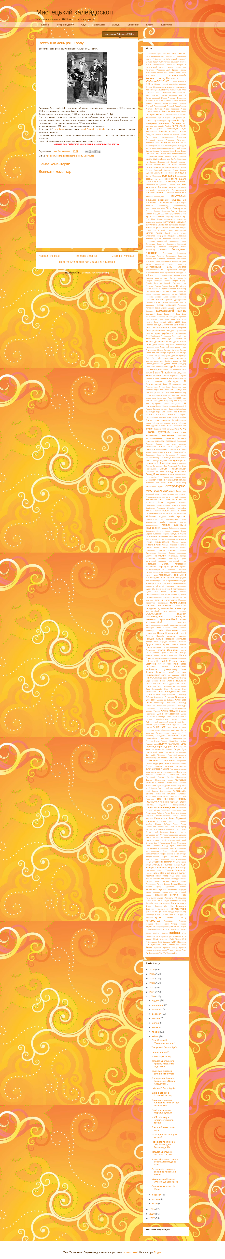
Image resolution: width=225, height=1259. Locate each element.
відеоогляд (163, 206)
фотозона (163, 912)
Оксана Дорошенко (170, 684)
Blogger (157, 1252)
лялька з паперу (153, 511)
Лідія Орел (174, 482)
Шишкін (153, 929)
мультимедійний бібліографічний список (166, 611)
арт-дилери (177, 118)
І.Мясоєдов (172, 381)
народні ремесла (168, 642)
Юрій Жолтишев (174, 937)
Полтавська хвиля (163, 780)
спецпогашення (152, 857)
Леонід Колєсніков (175, 471)
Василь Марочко (165, 167)
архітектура (172, 129)
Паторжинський (152, 744)
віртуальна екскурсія (174, 222)
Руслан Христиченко (155, 829)
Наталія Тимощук (178, 653)
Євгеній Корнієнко (171, 376)
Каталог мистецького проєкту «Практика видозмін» (163, 1064)
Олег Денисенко (172, 689)
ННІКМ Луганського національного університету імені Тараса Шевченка (166, 669)
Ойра (148, 681)
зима (184, 379)
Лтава (179, 500)
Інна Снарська (180, 401)
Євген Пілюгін (161, 372)
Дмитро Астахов (171, 350)
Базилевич (173, 132)
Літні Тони (164, 500)
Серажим (155, 840)
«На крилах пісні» (172, 73)
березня (157, 1194)
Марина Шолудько (171, 534)
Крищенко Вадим (179, 458)
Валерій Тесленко (153, 165)
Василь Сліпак (171, 170)
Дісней (160, 350)
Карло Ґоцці (172, 412)
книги (183, 432)
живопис (167, 378)
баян (155, 137)
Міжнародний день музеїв (172, 575)
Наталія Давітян (179, 644)
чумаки (172, 926)
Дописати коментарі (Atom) (95, 273)
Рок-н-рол (50, 156)
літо (173, 500)
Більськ (183, 143)
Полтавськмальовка (160, 797)
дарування (181, 308)
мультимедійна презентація (172, 608)
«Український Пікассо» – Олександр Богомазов (165, 1180)
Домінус (168, 361)
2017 (152, 1218)
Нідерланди (171, 658)
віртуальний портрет (177, 228)
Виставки (99, 24)
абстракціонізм (172, 84)
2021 (152, 992)
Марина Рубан (179, 531)
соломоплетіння (152, 854)
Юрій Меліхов (160, 939)
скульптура (156, 851)
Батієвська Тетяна (178, 134)
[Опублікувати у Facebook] (96, 151)
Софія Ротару (180, 854)
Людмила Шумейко (166, 508)
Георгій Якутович (172, 283)
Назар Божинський (167, 633)
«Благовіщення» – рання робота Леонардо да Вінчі (165, 1162)
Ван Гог (166, 164)
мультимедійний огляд (172, 619)
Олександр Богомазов (164, 697)
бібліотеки (150, 143)
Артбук (168, 126)
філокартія (181, 906)
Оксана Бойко (158, 681)
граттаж (174, 294)
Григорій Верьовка (178, 297)
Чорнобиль (151, 926)
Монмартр (151, 583)
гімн (184, 283)
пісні (175, 755)
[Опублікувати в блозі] (89, 151)
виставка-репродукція (155, 197)
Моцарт (149, 586)
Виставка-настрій (179, 190)
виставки (178, 196)
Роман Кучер (180, 827)
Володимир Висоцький (176, 244)
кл (168, 429)
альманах (173, 95)
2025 (152, 974)
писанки (170, 752)
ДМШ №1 (151, 358)
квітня (155, 1036)
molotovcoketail (130, 1252)
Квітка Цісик (152, 420)
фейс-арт (158, 903)
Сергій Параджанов (162, 843)
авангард (182, 84)
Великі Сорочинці (153, 176)
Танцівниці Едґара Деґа (164, 1047)
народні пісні (152, 642)
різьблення (161, 821)
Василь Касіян (152, 167)
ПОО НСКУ (161, 799)
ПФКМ (157, 810)
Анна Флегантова (171, 111)
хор (184, 912)
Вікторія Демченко (162, 211)
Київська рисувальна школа (164, 423)
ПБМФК (163, 744)
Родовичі (160, 827)
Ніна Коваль (181, 658)
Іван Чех (179, 393)
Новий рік (173, 672)
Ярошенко (161, 950)
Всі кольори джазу (161, 1056)
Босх (157, 154)
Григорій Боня (161, 297)
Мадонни (162, 517)
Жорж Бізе (177, 379)
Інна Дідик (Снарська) (163, 401)
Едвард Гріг (175, 364)
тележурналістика (178, 879)
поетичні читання (179, 763)
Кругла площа (152, 461)
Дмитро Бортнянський (169, 353)
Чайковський (169, 921)
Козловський (151, 447)
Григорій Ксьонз (153, 302)
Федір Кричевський (172, 900)
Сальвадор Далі (152, 835)
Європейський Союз (154, 379)
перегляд (151, 746)
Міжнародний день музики (160, 578)
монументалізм (179, 583)
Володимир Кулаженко (174, 253)
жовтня (156, 1009)
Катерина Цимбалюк (162, 417)
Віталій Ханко (154, 233)
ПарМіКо (173, 741)
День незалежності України (172, 325)
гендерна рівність (162, 281)
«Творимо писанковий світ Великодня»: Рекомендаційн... (163, 1144)
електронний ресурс (170, 370)
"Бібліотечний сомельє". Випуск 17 (160, 56)
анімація (156, 111)
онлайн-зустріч (162, 719)
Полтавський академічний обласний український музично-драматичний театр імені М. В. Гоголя (166, 785)
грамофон (165, 294)
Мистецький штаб (177, 561)
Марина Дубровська (170, 528)
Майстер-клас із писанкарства (162, 519)
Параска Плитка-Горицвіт (157, 741)
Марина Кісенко (163, 531)
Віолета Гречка (179, 214)
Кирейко (157, 429)
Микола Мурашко (170, 548)
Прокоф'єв (150, 810)
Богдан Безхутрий (172, 148)
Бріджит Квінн (165, 154)
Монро (160, 583)
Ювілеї (150, 24)
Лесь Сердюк (163, 477)
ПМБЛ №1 (173, 758)
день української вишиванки (170, 333)
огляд (171, 678)
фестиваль (180, 903)
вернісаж (168, 175)
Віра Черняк (157, 219)
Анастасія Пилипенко (177, 98)
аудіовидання (151, 132)
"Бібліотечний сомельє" (174, 53)
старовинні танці (167, 859)
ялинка (183, 945)
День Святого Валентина (158, 328)
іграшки (164, 395)
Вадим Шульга (153, 159)
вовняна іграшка (153, 239)
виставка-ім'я (163, 190)
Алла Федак (176, 93)
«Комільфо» (151, 73)
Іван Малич (164, 390)
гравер (148, 294)
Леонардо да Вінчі (155, 472)
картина (150, 414)
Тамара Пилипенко (175, 870)
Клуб (84, 24)
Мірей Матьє (161, 581)
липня (155, 1023)
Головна (44, 24)
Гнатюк (158, 286)
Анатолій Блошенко (154, 101)
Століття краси (179, 862)
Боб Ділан (160, 148)
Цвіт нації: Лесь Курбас (164, 1088)
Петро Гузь (180, 749)
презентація (151, 807)
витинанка (151, 200)
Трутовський (171, 887)
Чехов (158, 924)
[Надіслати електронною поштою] (86, 151)
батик (166, 134)
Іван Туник (170, 393)
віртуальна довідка (154, 222)
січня (155, 1203)
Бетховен (170, 140)
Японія (149, 947)
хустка (164, 914)
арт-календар (160, 121)
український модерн (154, 898)
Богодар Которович (161, 151)
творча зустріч (178, 873)
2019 (152, 1209)
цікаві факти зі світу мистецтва (78, 156)
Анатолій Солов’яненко (176, 106)
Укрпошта (169, 898)
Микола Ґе (182, 545)
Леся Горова (175, 477)
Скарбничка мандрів (167, 848)
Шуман (165, 933)
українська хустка (156, 889)
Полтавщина (175, 797)
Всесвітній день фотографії (170, 264)
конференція (158, 452)
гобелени (156, 289)
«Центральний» (177, 75)
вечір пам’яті (171, 179)
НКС (147, 661)
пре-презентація (179, 805)
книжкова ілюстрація (165, 441)
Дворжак (149, 311)
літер (184, 483)
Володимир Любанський (156, 241)
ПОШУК (182, 802)
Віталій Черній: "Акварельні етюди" (163, 1041)
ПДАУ (170, 744)
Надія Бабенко (163, 628)
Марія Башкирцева (160, 536)
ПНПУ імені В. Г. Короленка (160, 760)
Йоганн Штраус (161, 406)
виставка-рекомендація (176, 193)
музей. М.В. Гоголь (156, 592)
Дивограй (164, 347)
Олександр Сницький (165, 694)
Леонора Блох (180, 474)
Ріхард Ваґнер (162, 824)
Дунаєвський (158, 364)
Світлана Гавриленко (169, 835)
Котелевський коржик (176, 455)
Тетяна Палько (170, 881)
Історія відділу (65, 24)
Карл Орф (160, 412)
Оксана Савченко (164, 686)
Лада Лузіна (177, 463)
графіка (182, 294)
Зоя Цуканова (154, 381)
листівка (169, 480)
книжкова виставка (160, 435)
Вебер (171, 173)
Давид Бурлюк (161, 308)
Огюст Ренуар (180, 678)
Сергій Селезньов (178, 843)
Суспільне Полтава (162, 865)
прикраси (182, 807)
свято (59, 156)
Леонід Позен (152, 474)
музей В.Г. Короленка (155, 589)
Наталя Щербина (159, 658)
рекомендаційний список (167, 816)
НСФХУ (183, 675)
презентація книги (168, 807)
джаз (148, 344)
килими (149, 429)
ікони (159, 398)
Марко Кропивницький (168, 539)
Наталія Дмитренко (154, 647)
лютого (156, 1199)
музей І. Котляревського (175, 589)
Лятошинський (152, 513)
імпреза (177, 398)
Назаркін (160, 636)
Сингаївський (151, 848)
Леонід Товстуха (167, 474)
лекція (163, 468)
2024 (152, 978)
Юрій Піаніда (175, 939)
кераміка (165, 420)
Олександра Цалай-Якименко (172, 708)
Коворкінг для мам (166, 444)
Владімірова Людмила (177, 236)
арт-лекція (173, 120)
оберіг (159, 678)
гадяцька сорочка (154, 278)
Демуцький (150, 314)
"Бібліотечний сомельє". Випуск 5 (169, 65)
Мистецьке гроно (177, 558)
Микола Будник (153, 545)
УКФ (175, 898)
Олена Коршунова (170, 711)
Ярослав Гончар (170, 948)
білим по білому (170, 143)
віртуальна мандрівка (157, 225)
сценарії (176, 865)
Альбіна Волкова (159, 95)
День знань (164, 319)
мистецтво (160, 555)
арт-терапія (159, 126)
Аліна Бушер (175, 90)
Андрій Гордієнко (171, 109)
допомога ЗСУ (179, 361)
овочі (165, 678)
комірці (159, 449)
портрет (174, 802)
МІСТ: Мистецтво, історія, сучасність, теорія (163, 1120)
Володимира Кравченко (176, 256)
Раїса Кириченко (174, 810)
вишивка (176, 199)
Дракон (149, 364)
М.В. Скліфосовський (177, 513)
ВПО (155, 259)
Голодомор (181, 289)
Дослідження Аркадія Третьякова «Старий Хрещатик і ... (164, 1081)
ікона (154, 398)
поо (152, 799)
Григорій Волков (154, 299)
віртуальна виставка (175, 219)
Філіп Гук (168, 906)
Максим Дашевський (174, 525)
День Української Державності (158, 336)
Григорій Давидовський (176, 300)
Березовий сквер (154, 140)
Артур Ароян (179, 125)
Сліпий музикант (178, 851)
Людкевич (171, 503)
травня (156, 1031)
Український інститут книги (170, 895)
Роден (175, 824)
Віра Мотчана (176, 217)
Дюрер (167, 364)
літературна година (154, 487)
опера (174, 719)
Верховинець (180, 176)
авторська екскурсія (175, 87)
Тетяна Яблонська (178, 884)
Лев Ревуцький (170, 466)
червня (156, 1027)
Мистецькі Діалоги (157, 564)
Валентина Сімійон (169, 159)
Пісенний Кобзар (164, 755)
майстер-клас (177, 516)
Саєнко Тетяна (178, 832)
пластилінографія (153, 758)
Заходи (116, 24)
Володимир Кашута (156, 250)
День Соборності (179, 328)
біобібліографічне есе (155, 146)
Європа (183, 376)
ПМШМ (182, 758)
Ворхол (149, 259)
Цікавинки (133, 24)
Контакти (166, 24)
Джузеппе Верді (152, 347)
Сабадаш (164, 832)
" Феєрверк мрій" (153, 54)
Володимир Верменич (155, 244)
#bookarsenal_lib (179, 81)
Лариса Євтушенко (154, 466)
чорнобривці (162, 926)
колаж (162, 446)
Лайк (184, 463)
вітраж (183, 233)
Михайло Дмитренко (161, 572)
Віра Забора (165, 217)
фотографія (151, 911)
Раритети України (178, 813)
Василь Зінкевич (179, 165)
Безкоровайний (167, 137)
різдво (171, 818)
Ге (185, 278)
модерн (183, 581)
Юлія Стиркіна (160, 937)
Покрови (158, 766)
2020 (152, 996)
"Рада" (178, 67)
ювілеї (174, 933)
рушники (170, 829)
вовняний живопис (171, 239)
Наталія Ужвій (152, 655)
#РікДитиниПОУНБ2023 (157, 81)
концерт (168, 452)
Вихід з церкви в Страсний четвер (162, 1094)
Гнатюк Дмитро (168, 286)
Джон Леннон (159, 345)
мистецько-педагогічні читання (160, 569)
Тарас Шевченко (161, 873)
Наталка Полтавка (169, 655)
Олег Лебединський (169, 691)
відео (177, 203)
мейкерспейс (162, 542)
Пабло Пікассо (173, 727)
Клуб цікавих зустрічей (166, 430)
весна (149, 179)
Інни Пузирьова (153, 404)
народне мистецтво (176, 639)
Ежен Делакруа (157, 367)
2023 (152, 983)
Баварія (163, 131)
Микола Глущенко (169, 545)
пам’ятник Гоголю (178, 730)
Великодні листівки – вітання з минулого (163, 1072)
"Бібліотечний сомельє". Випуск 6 (160, 67)
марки (154, 539)
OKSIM (159, 953)
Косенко (160, 455)
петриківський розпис (161, 750)
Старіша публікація (123, 255)
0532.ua (149, 84)
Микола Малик (152, 548)
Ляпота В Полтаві (178, 511)
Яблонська (181, 942)
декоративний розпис (171, 310)
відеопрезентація (153, 208)
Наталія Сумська (160, 653)
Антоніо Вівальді (172, 115)
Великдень (180, 172)
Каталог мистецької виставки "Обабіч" (162, 1153)
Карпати (182, 412)
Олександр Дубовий (165, 700)
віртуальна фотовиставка (157, 228)
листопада (158, 1005)
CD (167, 950)
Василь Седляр (179, 167)
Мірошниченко (174, 581)
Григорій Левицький (169, 302)
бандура (150, 134)
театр (165, 876)
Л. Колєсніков (163, 463)
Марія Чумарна (175, 536)
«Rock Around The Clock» (93, 129)
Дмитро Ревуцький (162, 356)
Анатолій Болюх (171, 101)
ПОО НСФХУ (152, 802)
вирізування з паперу (166, 184)
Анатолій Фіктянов (154, 109)
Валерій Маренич (178, 162)
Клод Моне (174, 429)
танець (149, 873)
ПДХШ (183, 744)
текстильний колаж (161, 879)
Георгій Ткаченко (154, 283)
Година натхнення (168, 289)
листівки (177, 480)
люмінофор (181, 508)
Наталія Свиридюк (167, 650)
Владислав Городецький (156, 236)
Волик (183, 239)
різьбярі (149, 824)
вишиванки (163, 200)
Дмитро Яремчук (178, 356)
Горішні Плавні (176, 291)
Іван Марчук (176, 390)
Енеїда (182, 370)
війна (163, 208)
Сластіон (166, 851)
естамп (149, 373)
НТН (148, 678)
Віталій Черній (171, 233)
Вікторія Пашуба (153, 214)
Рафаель (149, 816)
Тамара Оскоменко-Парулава (162, 867)
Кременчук (165, 458)
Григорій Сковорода (166, 305)
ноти (163, 675)
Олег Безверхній (154, 689)
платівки (164, 758)
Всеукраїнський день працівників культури (166, 270)
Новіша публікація (50, 255)
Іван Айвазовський (172, 384)
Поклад (149, 766)
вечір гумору (158, 179)
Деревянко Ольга (163, 341)
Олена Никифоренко (168, 714)
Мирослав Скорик (166, 553)
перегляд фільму (166, 746)
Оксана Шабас (179, 686)
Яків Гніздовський (170, 945)
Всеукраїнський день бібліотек (166, 267)
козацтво (182, 444)
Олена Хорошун (158, 717)
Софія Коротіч (166, 854)
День (178, 314)
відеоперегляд (180, 206)
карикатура (150, 412)
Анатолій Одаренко (177, 103)
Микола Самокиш (168, 550)
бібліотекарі (181, 140)
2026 (152, 969)
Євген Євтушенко (178, 373)
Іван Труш (160, 393)
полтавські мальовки (165, 794)
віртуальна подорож (177, 225)
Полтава (168, 766)
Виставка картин (167, 187)
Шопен (148, 933)
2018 (152, 1213)
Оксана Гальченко (176, 681)
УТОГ (154, 900)
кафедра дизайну (179, 417)
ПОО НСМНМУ (177, 799)
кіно (164, 429)
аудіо (184, 129)
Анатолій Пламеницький (156, 106)
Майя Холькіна (168, 522)
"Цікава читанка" (179, 70)
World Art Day (172, 953)
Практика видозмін (156, 805)
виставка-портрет (155, 192)
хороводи (150, 914)
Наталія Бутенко (162, 644)
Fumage (152, 953)
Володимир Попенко (155, 256)
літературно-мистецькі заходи (166, 488)
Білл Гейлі (59, 129)
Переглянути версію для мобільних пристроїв (87, 261)
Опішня (183, 719)
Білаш (157, 143)
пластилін (182, 755)
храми (157, 914)
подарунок (158, 763)
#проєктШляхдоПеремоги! (162, 78)
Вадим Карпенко (179, 156)
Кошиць (156, 458)
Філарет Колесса (154, 906)
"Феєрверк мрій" (163, 70)
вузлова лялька (179, 275)
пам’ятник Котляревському (158, 733)
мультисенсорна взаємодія (157, 625)
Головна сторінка (86, 255)
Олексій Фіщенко (153, 711)
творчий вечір (153, 876)
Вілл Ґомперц (166, 214)
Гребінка (149, 297)
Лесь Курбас (151, 477)
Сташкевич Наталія (162, 862)
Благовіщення (171, 146)
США (183, 865)
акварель (164, 89)
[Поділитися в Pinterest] (99, 151)
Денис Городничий (165, 314)
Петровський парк (154, 752)
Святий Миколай (178, 838)
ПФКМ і (164, 810)
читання (183, 924)
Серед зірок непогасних (174, 846)
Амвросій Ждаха (159, 98)
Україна (183, 887)
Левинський (151, 469)
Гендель (149, 281)
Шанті (177, 926)
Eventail (178, 950)
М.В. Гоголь (163, 513)
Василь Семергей (154, 170)
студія (148, 865)
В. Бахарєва (151, 156)
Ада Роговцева (152, 90)
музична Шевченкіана (163, 597)
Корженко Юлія (180, 452)
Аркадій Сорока (164, 118)
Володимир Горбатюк (156, 247)
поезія (168, 763)
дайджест (172, 308)
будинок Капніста (179, 154)
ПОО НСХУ (164, 802)
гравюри (156, 294)
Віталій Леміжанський (176, 230)
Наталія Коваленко (171, 647)
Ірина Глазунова (172, 404)
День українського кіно (157, 330)
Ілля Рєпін (167, 398)
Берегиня (181, 137)
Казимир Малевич (160, 409)
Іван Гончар (159, 387)
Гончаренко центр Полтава (157, 291)
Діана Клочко (175, 347)
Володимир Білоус (177, 241)
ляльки (165, 510)
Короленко (150, 455)
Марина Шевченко (154, 534)
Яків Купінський (153, 945)
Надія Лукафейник (168, 630)
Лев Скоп (182, 466)
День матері (160, 322)
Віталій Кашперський (155, 230)
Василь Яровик (160, 173)
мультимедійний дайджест (166, 614)
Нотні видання (173, 675)
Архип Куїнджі (154, 129)
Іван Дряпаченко (173, 387)
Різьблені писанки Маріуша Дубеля (162, 1111)
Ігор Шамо (156, 395)
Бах (148, 137)
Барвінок (159, 134)
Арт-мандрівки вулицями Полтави (166, 121)
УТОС (160, 900)
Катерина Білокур (166, 414)
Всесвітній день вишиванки (158, 261)
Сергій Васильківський (170, 840)
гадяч (166, 278)
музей (155, 586)
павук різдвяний (162, 730)
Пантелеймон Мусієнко (157, 738)
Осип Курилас (173, 725)
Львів (160, 502)
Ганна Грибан (176, 278)
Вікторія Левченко (178, 211)
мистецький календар (156, 561)
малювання (153, 527)
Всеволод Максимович (176, 259)
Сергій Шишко (153, 846)
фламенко (150, 909)
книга (175, 432)
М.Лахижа (151, 516)
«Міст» (160, 73)
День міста (174, 322)
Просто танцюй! (160, 1052)
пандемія (161, 736)
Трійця (158, 887)
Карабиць (182, 409)
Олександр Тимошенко (164, 703)
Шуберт (156, 933)
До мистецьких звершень (172, 358)
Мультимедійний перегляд (166, 622)
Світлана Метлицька (161, 838)
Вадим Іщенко (164, 156)
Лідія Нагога (160, 483)
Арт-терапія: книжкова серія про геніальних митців (164, 1172)
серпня (156, 1018)
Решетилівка (160, 818)
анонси (160, 114)
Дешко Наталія (179, 342)
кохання (149, 458)
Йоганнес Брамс (176, 406)
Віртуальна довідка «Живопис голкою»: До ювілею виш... (165, 1103)
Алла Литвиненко (163, 93)
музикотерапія (171, 594)
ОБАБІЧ (153, 678)
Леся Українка (158, 480)
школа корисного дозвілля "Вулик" (171, 929)
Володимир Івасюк (177, 247)
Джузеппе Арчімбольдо (176, 345)
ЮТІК (173, 942)
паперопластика (179, 738)
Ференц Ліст (168, 903)
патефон (182, 741)
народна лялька (154, 639)
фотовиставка (178, 908)
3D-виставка (159, 84)
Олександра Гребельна (165, 706)
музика (173, 591)
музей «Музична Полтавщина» (172, 586)
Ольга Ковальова (173, 717)
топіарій (149, 887)
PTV (164, 953)
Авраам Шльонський (155, 87)
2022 (152, 987)
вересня (157, 1013)
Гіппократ (150, 286)
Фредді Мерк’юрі (175, 912)
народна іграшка (176, 636)
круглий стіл (166, 461)
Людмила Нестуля (170, 505)
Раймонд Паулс (163, 813)
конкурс (165, 449)
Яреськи (157, 948)
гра (185, 291)
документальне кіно (154, 361)
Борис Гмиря (175, 151)
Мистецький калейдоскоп (74, 12)
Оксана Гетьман (153, 684)
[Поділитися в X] (93, 151)
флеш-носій (163, 909)
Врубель (162, 259)
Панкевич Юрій (177, 735)
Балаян (183, 132)
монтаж (168, 583)
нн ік (153, 661)
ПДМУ (176, 744)
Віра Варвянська (153, 217)
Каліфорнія (173, 409)
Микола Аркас (179, 542)
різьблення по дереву (176, 821)
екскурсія (170, 366)
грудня (156, 1000)
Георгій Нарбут (179, 281)
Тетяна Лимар (153, 881)
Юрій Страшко (164, 942)
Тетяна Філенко (163, 884)
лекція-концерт (179, 469)
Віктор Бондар (173, 208)
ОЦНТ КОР (159, 727)
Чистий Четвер (170, 924)
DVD (172, 950)
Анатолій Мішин (161, 103)
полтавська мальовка (166, 772)
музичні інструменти (166, 600)
